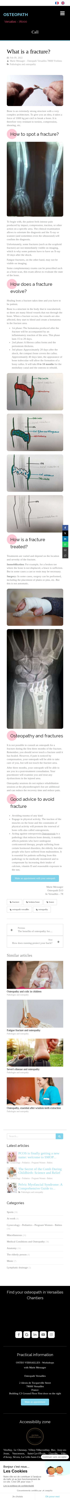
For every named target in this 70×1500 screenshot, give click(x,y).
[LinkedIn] (35, 1334)
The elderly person (17, 1254)
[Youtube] (43, 1334)
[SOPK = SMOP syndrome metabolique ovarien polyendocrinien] (12, 1157)
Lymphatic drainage (17, 1267)
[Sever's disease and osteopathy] (35, 1053)
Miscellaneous (14, 1235)
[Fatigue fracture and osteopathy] (35, 1014)
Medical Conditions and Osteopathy (26, 1241)
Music (10, 1261)
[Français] (57, 3)
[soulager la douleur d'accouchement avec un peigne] (12, 1172)
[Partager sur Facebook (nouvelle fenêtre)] (65, 528)
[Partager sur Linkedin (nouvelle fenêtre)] (65, 539)
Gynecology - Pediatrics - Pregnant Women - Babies (34, 1225)
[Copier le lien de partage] (65, 555)
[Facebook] (18, 1334)
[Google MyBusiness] (26, 1334)
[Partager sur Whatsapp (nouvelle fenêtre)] (65, 544)
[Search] (59, 1136)
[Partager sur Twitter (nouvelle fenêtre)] (65, 533)
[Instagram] (51, 1334)
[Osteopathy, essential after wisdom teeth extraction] (35, 1091)
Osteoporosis (49, 833)
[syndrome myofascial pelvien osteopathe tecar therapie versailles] (12, 1188)
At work (11, 1218)
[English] (63, 3)
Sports (10, 1212)
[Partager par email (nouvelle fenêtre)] (65, 550)
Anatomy (12, 1248)
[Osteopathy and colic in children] (35, 975)
